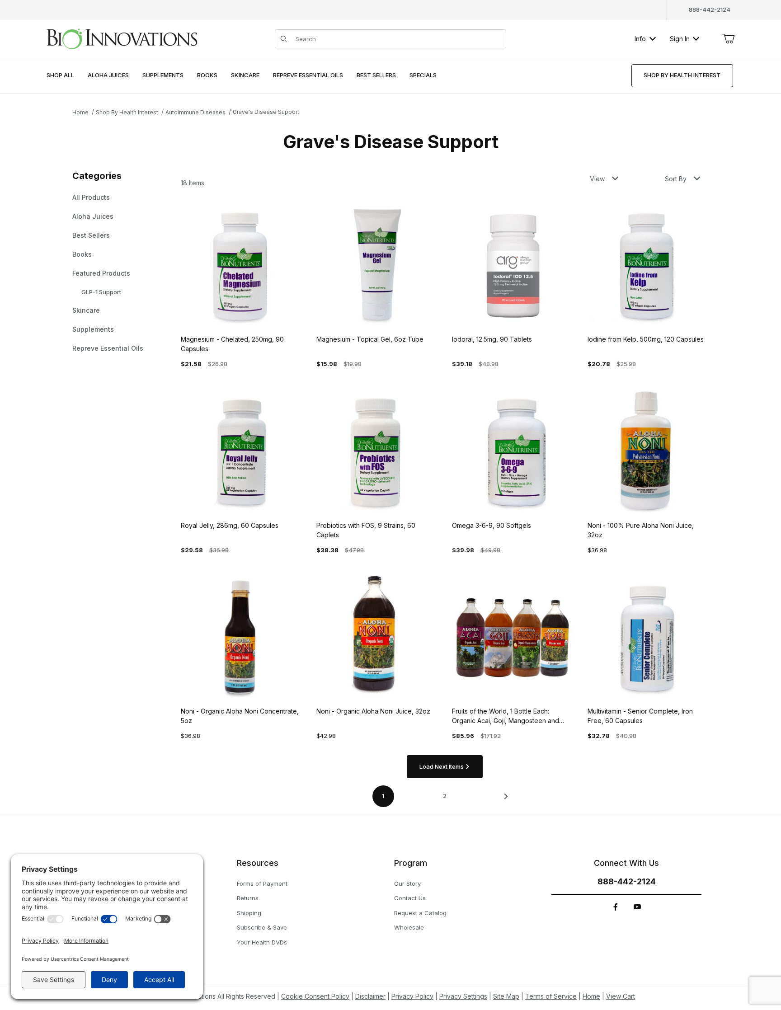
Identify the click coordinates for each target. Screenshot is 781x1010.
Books (82, 254)
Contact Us (410, 898)
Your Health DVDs (262, 942)
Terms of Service (551, 996)
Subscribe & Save (262, 927)
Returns (248, 898)
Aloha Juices (92, 216)
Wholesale (409, 927)
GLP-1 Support (101, 292)
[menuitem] (60, 75)
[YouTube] (637, 907)
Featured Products (101, 273)
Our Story (407, 883)
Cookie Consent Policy (315, 996)
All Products (91, 197)
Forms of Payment (262, 883)
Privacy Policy (412, 996)
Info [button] (640, 38)
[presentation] (108, 75)
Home (80, 112)
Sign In (680, 38)
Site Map (506, 996)
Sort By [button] (676, 179)
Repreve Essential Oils (107, 348)
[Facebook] (615, 907)
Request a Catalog (420, 912)
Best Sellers (91, 235)
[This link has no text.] (121, 38)
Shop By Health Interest (127, 112)
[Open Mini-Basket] (728, 38)
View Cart (620, 996)
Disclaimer (370, 996)
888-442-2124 (709, 9)
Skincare (86, 310)
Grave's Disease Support (266, 111)
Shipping (249, 912)
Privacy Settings (463, 996)
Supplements (93, 329)
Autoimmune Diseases (195, 112)
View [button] (597, 179)
